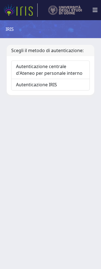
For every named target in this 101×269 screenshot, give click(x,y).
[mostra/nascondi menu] (95, 10)
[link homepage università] (65, 10)
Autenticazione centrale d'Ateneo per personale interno (49, 69)
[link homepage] (20, 10)
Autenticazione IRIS (36, 85)
